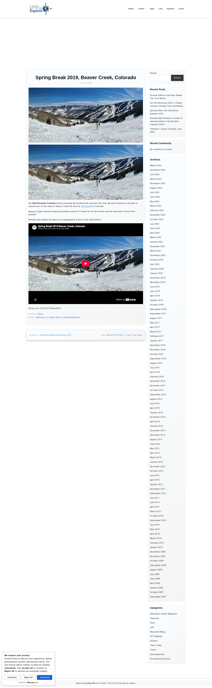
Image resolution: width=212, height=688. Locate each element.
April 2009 (155, 583)
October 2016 (157, 354)
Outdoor (171, 9)
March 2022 (155, 237)
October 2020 (157, 260)
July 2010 (154, 525)
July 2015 (154, 403)
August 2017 (156, 318)
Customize (12, 677)
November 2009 (157, 556)
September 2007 (158, 597)
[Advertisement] (106, 40)
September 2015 (158, 394)
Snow (52, 317)
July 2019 (154, 287)
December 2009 (158, 552)
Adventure (41, 317)
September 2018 (158, 309)
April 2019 (155, 296)
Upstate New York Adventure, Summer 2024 (164, 112)
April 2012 (155, 480)
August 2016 (156, 363)
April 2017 (155, 327)
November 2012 (157, 466)
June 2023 (155, 197)
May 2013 (154, 448)
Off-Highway (156, 636)
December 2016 (158, 345)
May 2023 (154, 201)
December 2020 (158, 255)
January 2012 (156, 484)
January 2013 (156, 462)
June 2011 (155, 502)
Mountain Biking (157, 632)
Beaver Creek (35, 211)
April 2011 (155, 507)
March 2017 (155, 332)
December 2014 (158, 417)
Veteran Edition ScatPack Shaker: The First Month (166, 97)
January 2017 (156, 341)
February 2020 (157, 269)
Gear (152, 9)
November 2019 (157, 282)
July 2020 (154, 264)
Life (160, 9)
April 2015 (155, 408)
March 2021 (155, 251)
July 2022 (154, 224)
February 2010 (157, 543)
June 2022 (155, 228)
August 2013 (156, 439)
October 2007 (157, 592)
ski (48, 317)
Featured (154, 618)
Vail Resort (86, 206)
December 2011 (158, 489)
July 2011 (154, 498)
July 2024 (154, 174)
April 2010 (155, 534)
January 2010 (156, 547)
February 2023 (157, 210)
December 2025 (158, 170)
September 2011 (158, 493)
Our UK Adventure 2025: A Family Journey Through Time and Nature (166, 104)
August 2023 (156, 188)
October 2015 (157, 390)
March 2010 (155, 538)
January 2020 (156, 273)
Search (153, 73)
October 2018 (157, 305)
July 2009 (154, 574)
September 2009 (158, 565)
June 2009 (155, 579)
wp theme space (127, 683)
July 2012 (154, 475)
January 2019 (156, 300)
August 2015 (156, 399)
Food (181, 9)
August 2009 (156, 570)
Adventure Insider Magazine (163, 614)
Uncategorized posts (160, 659)
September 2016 (158, 358)
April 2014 (155, 421)
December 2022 (158, 215)
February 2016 (157, 376)
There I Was (156, 645)
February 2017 (157, 336)
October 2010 (157, 516)
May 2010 (154, 529)
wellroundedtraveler (71, 317)
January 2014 (156, 426)
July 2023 (154, 192)
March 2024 (155, 179)
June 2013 (155, 444)
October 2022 (157, 219)
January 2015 (156, 412)
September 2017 (158, 314)
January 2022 (156, 242)
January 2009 (156, 588)
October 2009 (157, 561)
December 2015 (158, 381)
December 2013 (158, 430)
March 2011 (155, 511)
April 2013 (155, 453)
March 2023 (155, 206)
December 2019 (158, 278)
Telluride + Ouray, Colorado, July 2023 (165, 130)
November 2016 (157, 349)
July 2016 (154, 368)
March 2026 (155, 165)
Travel (141, 9)
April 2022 (155, 233)
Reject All (28, 677)
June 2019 (155, 291)
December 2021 (158, 246)
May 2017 (154, 323)
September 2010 (158, 520)
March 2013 (155, 457)
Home (131, 9)
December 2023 (158, 183)
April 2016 (155, 372)
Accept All (44, 677)
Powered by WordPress (87, 683)
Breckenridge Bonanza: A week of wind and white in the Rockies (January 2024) (166, 121)
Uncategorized (157, 654)
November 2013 (157, 435)
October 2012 (157, 471)
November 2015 (157, 385)
